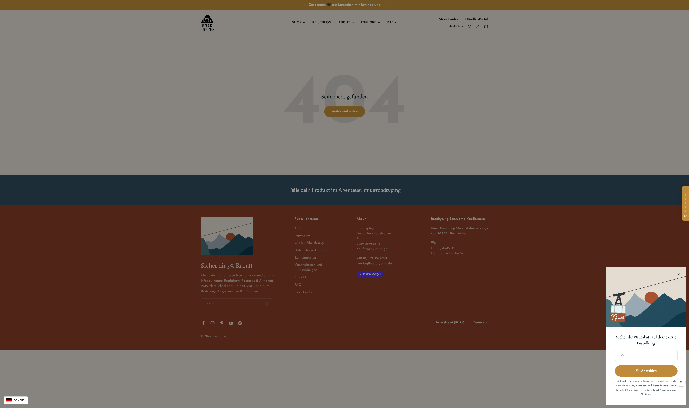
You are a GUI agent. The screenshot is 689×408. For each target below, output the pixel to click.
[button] (685, 203)
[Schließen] (678, 274)
